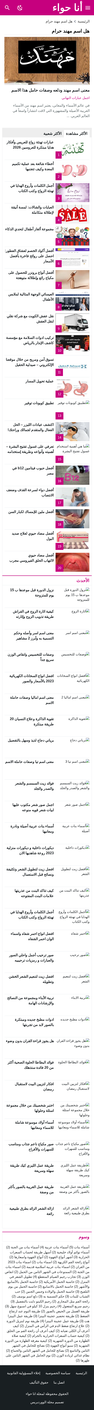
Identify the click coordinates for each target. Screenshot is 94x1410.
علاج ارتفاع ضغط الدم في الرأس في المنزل (52, 1326)
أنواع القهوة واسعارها (26, 1257)
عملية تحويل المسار (40, 381)
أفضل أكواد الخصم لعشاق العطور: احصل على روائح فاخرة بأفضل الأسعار (29, 256)
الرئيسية (81, 1373)
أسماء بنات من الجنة (22, 1247)
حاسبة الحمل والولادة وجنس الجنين (48, 1291)
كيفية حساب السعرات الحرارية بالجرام (56, 1335)
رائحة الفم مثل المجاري (70, 1301)
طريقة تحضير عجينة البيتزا (53, 1316)
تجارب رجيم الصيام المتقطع (54, 1276)
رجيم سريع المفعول (73, 1306)
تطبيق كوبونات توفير (39, 403)
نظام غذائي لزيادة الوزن (70, 1355)
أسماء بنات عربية (54, 1247)
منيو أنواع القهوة (59, 1345)
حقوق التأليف (39, 1382)
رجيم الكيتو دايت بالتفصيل (31, 1301)
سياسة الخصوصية (57, 1373)
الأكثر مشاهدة (76, 134)
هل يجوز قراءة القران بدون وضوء (30, 1041)
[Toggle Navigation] (88, 7)
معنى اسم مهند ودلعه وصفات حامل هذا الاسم (50, 90)
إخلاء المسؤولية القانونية (23, 1373)
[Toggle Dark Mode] (20, 7)
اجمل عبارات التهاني (76, 98)
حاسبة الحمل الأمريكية (57, 1282)
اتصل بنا (59, 1382)
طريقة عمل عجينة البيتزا (59, 1321)
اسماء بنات (42, 1262)
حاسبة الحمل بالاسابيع (55, 1286)
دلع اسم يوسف (25, 1296)
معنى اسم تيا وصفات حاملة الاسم (29, 762)
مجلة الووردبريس (42, 1402)
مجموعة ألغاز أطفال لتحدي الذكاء (29, 229)
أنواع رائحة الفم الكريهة (71, 1262)
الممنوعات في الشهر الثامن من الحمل (43, 1272)
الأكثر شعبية (53, 134)
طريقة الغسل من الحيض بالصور (65, 1311)
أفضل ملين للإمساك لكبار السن (31, 512)
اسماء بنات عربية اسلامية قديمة (46, 1267)
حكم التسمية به (51, 1296)
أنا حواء (67, 7)
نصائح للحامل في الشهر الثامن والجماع (35, 1350)
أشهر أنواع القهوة (58, 1257)
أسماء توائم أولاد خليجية (70, 1252)
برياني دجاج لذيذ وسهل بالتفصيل (31, 740)
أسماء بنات (79, 1247)
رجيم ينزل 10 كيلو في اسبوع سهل (31, 1306)
